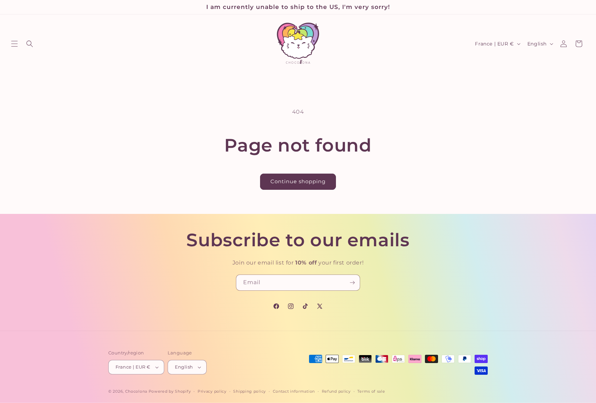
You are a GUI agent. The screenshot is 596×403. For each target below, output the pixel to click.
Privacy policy (212, 391)
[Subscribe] (352, 283)
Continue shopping (298, 181)
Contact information (294, 391)
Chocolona (136, 391)
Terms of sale (371, 391)
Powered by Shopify (170, 391)
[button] (14, 43)
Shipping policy (249, 391)
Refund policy (336, 391)
